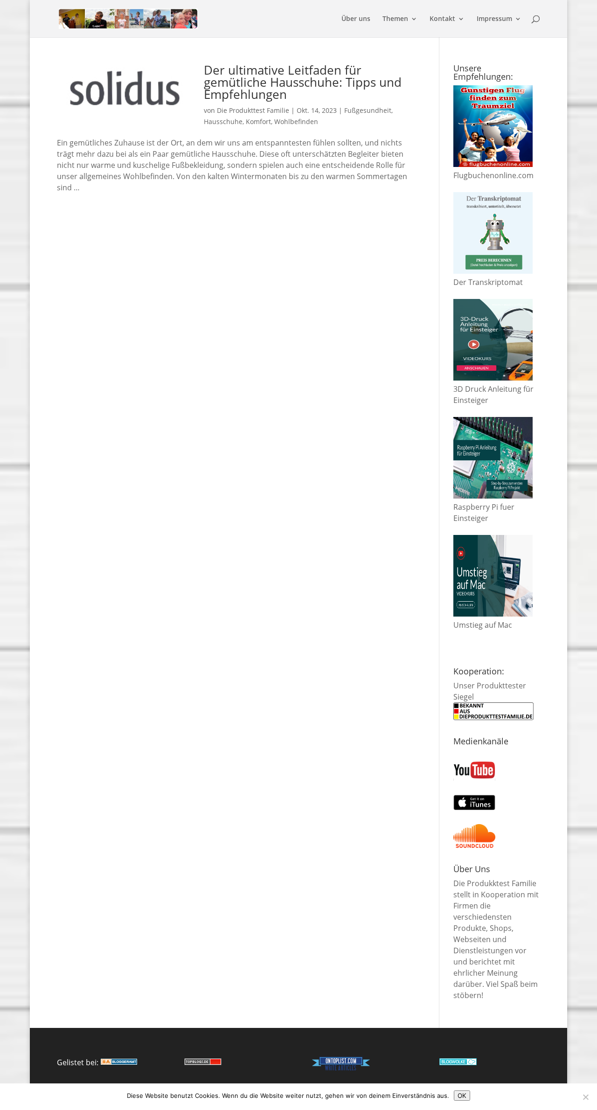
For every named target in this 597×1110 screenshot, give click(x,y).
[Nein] (585, 1097)
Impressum (494, 19)
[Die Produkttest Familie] (119, 1062)
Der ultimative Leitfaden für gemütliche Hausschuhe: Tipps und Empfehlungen (303, 82)
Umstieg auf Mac (482, 625)
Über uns (355, 19)
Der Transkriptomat (488, 282)
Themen (395, 19)
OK (462, 1095)
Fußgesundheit (367, 110)
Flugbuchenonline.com (493, 175)
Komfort (258, 121)
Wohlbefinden (296, 121)
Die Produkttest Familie (253, 110)
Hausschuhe (223, 121)
